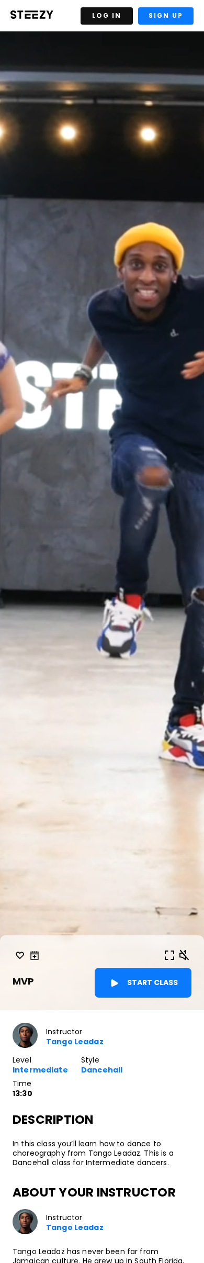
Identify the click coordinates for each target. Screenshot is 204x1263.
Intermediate (40, 1070)
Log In (106, 15)
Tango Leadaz (75, 1042)
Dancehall (101, 1070)
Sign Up (166, 15)
